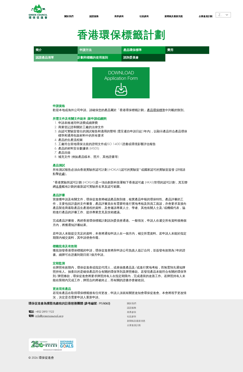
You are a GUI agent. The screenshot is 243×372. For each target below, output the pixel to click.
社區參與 (131, 316)
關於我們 (131, 303)
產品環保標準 (156, 110)
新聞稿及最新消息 (136, 320)
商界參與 (131, 312)
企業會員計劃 (134, 325)
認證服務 (131, 307)
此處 (62, 174)
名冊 (59, 186)
